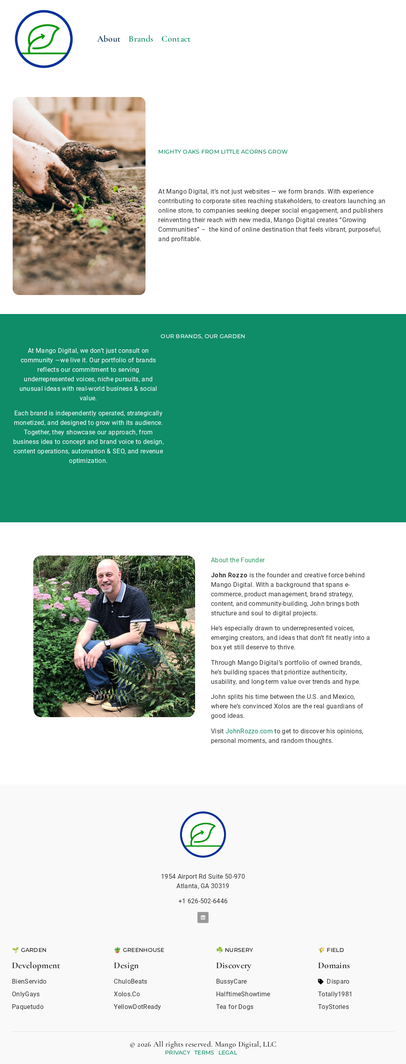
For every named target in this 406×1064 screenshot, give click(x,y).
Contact (176, 38)
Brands (140, 38)
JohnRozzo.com (249, 731)
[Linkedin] (203, 917)
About (109, 38)
